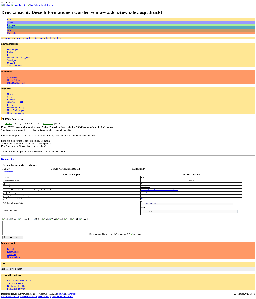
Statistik (61, 293)
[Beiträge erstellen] (19, 5)
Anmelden (12, 77)
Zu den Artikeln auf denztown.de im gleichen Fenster (159, 190)
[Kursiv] (13, 219)
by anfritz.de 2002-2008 (61, 296)
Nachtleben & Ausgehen (18, 57)
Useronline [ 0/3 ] (15, 107)
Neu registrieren (14, 80)
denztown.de (7, 38)
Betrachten (12, 249)
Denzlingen (12, 49)
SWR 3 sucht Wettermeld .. (20, 280)
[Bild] (67, 219)
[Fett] (5, 219)
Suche (10, 97)
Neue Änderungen (15, 110)
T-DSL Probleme (54, 38)
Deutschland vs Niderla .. (19, 286)
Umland (11, 63)
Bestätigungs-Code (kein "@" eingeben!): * (110, 234)
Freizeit (10, 52)
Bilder (10, 27)
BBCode (7, 171)
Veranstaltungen (14, 65)
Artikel (10, 22)
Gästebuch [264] (15, 102)
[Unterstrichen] (25, 219)
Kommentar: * (138, 168)
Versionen (11, 254)
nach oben (6, 296)
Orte (9, 30)
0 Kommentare (48, 124)
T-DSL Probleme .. (16, 283)
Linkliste (11, 25)
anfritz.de (144, 196)
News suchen (13, 257)
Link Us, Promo (19, 296)
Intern (10, 55)
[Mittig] (38, 219)
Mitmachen (12, 33)
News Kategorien (24, 38)
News (10, 94)
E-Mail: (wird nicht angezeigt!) (65, 168)
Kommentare (8, 159)
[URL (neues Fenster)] (75, 219)
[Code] (60, 219)
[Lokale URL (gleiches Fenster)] (85, 219)
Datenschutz (43, 296)
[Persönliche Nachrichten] (40, 5)
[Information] (45, 219)
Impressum (32, 296)
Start (9, 19)
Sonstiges (38, 38)
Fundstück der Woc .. (17, 288)
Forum (10, 105)
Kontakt (11, 99)
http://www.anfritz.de (148, 199)
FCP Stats (71, 293)
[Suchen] (6, 5)
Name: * (6, 168)
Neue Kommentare (16, 113)
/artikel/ (144, 193)
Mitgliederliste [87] (16, 82)
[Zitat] (52, 219)
